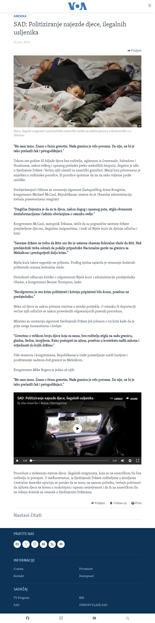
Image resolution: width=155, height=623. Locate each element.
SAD (16, 605)
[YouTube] (94, 618)
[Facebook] (27, 618)
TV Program (21, 598)
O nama (18, 569)
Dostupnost (86, 576)
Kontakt (19, 576)
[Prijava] (60, 544)
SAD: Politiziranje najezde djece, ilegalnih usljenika (55, 398)
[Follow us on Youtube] (43, 544)
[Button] (134, 50)
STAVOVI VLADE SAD (93, 605)
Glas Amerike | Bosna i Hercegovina (44, 403)
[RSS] (52, 544)
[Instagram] (61, 618)
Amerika (20, 16)
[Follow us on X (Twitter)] (25, 544)
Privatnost (86, 569)
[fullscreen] (137, 460)
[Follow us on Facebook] (17, 544)
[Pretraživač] (127, 618)
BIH (81, 598)
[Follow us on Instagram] (34, 544)
